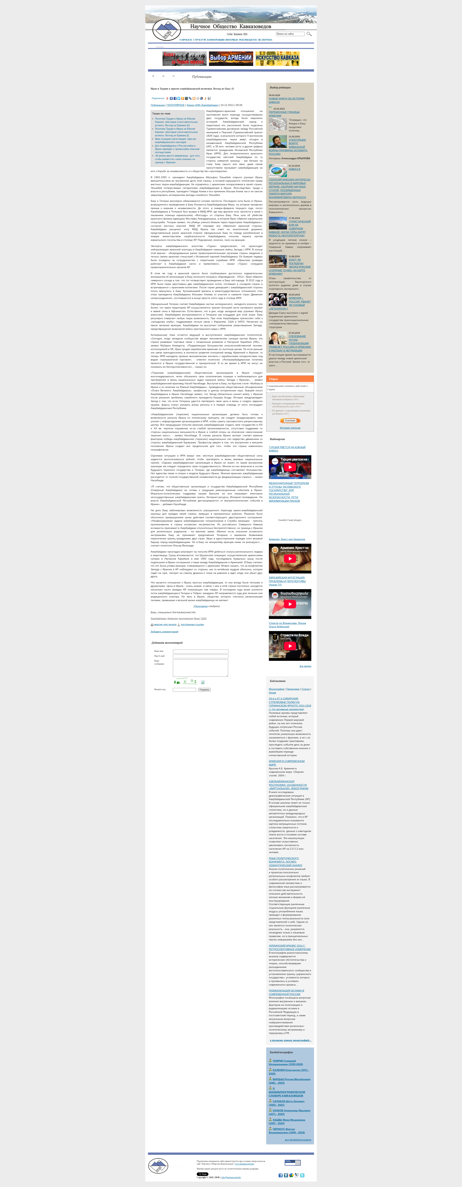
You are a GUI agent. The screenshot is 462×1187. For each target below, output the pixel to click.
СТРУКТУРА (199, 39)
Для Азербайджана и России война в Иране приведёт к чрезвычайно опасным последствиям (177, 149)
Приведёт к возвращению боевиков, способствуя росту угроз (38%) (288, 405)
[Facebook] (175, 98)
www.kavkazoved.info (244, 1164)
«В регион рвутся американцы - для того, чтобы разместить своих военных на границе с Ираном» (177, 159)
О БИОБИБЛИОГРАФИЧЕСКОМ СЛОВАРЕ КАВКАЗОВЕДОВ (287, 1092)
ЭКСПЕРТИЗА (265, 39)
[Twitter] (179, 98)
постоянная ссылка (192, 624)
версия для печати (165, 624)
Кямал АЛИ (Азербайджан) (203, 105)
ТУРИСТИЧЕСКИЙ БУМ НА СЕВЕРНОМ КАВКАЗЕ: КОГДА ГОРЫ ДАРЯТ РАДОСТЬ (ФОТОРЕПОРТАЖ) (290, 228)
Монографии (276, 689)
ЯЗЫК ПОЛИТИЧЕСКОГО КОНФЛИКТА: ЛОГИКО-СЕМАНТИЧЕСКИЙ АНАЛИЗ (285, 862)
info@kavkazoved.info (231, 1177)
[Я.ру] (167, 98)
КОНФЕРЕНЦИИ (216, 39)
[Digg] (198, 98)
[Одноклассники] (183, 98)
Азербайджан (159, 618)
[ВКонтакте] (171, 98)
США (203, 618)
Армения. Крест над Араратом (287, 539)
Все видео (305, 666)
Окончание (201, 606)
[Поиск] (308, 34)
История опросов (290, 427)
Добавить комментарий (164, 631)
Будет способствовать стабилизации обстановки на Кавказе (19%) (288, 398)
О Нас (230, 34)
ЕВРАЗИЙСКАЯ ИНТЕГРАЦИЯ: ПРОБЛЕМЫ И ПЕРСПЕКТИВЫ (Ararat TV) (287, 581)
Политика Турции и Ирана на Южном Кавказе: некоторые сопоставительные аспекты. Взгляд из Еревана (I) (176, 132)
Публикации (158, 105)
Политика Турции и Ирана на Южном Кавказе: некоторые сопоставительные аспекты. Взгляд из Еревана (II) (176, 122)
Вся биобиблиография (298, 1139)
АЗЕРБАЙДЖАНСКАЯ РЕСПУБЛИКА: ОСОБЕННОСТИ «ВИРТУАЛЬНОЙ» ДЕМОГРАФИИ (288, 785)
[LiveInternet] (209, 98)
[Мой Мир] (186, 98)
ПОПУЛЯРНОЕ (176, 105)
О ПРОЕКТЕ (186, 39)
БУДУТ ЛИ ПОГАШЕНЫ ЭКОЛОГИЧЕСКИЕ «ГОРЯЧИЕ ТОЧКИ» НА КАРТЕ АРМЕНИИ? (290, 266)
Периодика (292, 689)
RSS (245, 34)
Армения (172, 618)
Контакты (238, 34)
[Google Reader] (202, 98)
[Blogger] (194, 98)
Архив (272, 692)
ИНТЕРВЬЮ (231, 39)
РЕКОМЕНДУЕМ (248, 39)
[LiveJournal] (190, 98)
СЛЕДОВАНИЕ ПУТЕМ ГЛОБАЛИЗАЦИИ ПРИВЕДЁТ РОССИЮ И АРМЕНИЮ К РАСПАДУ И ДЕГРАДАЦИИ (290, 343)
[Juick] (205, 98)
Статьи (306, 689)
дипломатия (186, 618)
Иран (197, 618)
